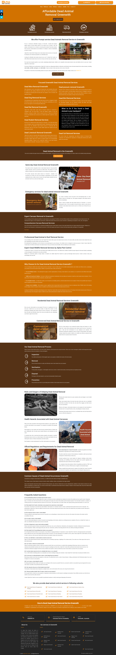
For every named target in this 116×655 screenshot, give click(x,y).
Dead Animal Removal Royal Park (76, 596)
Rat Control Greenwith (89, 640)
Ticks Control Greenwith (48, 649)
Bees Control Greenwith (89, 649)
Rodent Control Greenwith (48, 644)
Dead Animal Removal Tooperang (54, 591)
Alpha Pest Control (26, 653)
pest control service (78, 605)
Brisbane (55, 6)
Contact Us (73, 6)
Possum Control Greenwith (75, 640)
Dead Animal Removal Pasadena (75, 593)
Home (41, 6)
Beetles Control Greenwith (75, 631)
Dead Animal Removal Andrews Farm (76, 587)
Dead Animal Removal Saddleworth (55, 587)
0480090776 (87, 2)
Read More (26, 229)
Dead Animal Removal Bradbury (54, 593)
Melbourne (46, 6)
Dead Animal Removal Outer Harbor (55, 596)
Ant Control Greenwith (47, 631)
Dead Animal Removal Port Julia (75, 591)
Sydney (50, 6)
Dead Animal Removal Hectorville (33, 591)
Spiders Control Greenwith (75, 644)
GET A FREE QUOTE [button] (58, 19)
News (68, 6)
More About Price (58, 156)
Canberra (60, 6)
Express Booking (105, 2)
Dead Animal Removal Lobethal (33, 596)
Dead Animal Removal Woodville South (35, 593)
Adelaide (64, 6)
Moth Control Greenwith (62, 640)
